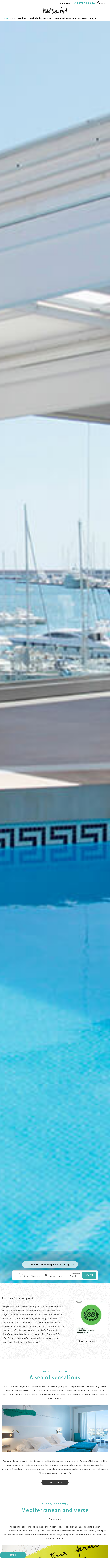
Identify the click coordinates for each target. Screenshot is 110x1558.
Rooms (13, 18)
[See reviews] (97, 1340)
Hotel (5, 18)
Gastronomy (88, 18)
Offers (56, 18)
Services (21, 18)
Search (89, 1275)
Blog (68, 3)
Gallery (62, 3)
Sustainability (34, 18)
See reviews (87, 1341)
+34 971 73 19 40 (84, 3)
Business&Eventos (69, 18)
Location (47, 18)
